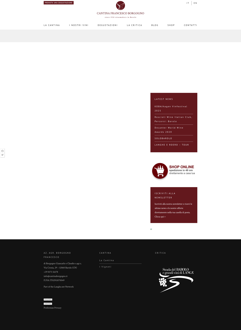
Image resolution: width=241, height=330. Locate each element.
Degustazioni (108, 25)
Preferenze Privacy (52, 307)
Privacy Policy (47, 299)
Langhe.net (59, 286)
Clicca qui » (160, 216)
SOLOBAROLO (163, 138)
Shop (171, 25)
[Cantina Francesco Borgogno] (120, 17)
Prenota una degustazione (58, 3)
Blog (154, 25)
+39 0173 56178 (51, 271)
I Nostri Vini (79, 25)
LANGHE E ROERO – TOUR (172, 144)
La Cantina (52, 25)
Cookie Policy (47, 303)
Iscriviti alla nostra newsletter (169, 203)
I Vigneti (105, 266)
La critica (134, 25)
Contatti (190, 25)
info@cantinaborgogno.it (55, 276)
